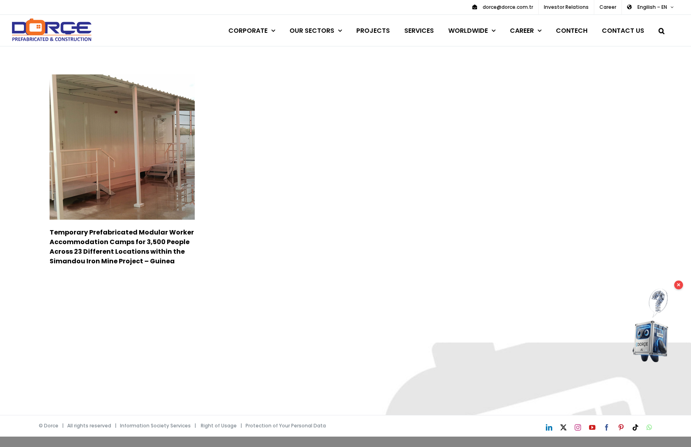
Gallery (134, 147)
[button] (662, 29)
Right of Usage (219, 425)
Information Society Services (155, 425)
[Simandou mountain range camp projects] (122, 147)
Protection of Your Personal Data (286, 425)
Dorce (51, 425)
